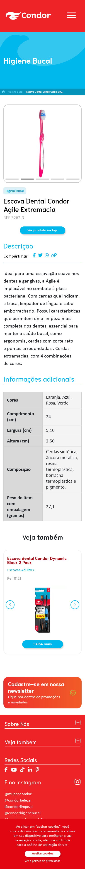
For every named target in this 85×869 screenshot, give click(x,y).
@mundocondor (18, 794)
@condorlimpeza (19, 807)
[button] (12, 179)
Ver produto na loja (42, 230)
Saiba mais (43, 644)
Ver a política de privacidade (43, 861)
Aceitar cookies (42, 853)
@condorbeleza (18, 800)
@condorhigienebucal (23, 813)
